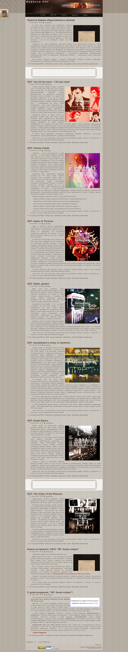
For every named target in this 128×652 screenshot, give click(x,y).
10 (48, 642)
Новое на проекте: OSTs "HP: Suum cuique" (53, 549)
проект (56, 63)
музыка (47, 142)
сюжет (74, 63)
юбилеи (57, 635)
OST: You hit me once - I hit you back (48, 82)
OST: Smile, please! (38, 283)
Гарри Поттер (49, 63)
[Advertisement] (64, 73)
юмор (73, 337)
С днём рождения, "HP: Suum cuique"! (50, 592)
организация (67, 63)
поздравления (49, 635)
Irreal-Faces (48, 22)
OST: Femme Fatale (38, 148)
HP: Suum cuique (35, 63)
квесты (61, 63)
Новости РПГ (37, 1)
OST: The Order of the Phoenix (44, 494)
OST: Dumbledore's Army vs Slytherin (48, 342)
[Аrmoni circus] (80, 7)
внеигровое (54, 142)
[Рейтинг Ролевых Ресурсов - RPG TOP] (42, 648)
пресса (79, 63)
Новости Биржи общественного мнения (51, 20)
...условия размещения (95, 9)
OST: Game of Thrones (40, 221)
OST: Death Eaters (37, 420)
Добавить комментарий (91, 63)
